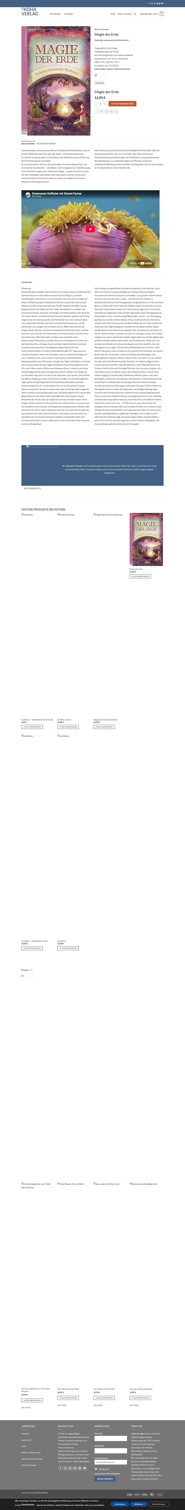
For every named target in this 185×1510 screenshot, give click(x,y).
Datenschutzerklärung (31, 1458)
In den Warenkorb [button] (32, 727)
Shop (113, 14)
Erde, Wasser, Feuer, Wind (68, 1389)
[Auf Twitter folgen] (70, 1468)
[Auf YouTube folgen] (162, 4)
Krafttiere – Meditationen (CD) (34, 941)
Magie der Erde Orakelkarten (105, 719)
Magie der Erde (136, 569)
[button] (152, 14)
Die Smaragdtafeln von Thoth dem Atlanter (35, 1389)
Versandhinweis (28, 1465)
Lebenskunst (149, 1451)
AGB (23, 1446)
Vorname (98, 1433)
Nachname (99, 1446)
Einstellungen (28, 1504)
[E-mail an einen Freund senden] (107, 111)
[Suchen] (135, 14)
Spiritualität (136, 1454)
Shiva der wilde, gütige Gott (141, 1389)
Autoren (68, 14)
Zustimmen (120, 1504)
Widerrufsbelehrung (30, 1452)
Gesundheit (136, 1451)
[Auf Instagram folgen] (152, 4)
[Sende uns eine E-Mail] (157, 4)
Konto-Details (124, 14)
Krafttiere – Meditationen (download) (37, 719)
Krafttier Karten (64, 719)
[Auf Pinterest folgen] (159, 4)
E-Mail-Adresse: (101, 1458)
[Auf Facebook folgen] (149, 4)
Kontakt (25, 1433)
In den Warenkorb (122, 103)
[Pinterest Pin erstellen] (111, 111)
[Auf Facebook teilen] (97, 111)
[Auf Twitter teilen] (102, 111)
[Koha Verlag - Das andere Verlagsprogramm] (33, 14)
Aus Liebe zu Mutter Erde (104, 1389)
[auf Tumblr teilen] (116, 111)
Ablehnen (138, 1504)
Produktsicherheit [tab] (46, 144)
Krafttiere (61, 941)
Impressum (26, 1440)
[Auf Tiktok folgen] (154, 4)
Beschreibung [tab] (28, 144)
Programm (55, 14)
